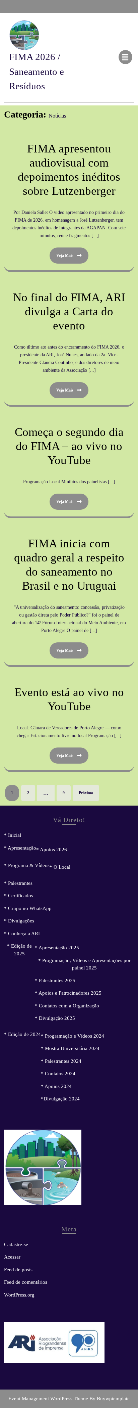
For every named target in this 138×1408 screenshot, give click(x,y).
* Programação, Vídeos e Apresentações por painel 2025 (84, 964)
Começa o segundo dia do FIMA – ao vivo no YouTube (69, 446)
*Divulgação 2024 (60, 1098)
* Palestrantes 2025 (55, 980)
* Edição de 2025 (19, 949)
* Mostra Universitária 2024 (70, 1048)
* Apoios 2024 (56, 1086)
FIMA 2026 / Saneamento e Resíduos (36, 71)
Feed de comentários (25, 1282)
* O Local (60, 867)
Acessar (12, 1257)
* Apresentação (20, 848)
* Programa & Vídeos (27, 865)
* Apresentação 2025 (57, 947)
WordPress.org (19, 1295)
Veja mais (61, 252)
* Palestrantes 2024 (61, 1061)
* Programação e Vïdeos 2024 (72, 1036)
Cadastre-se (16, 1244)
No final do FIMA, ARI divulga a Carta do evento (69, 311)
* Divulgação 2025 (55, 1018)
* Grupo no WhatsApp (28, 908)
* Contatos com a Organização (67, 1005)
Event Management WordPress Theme (48, 1398)
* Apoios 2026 (51, 849)
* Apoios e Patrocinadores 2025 (68, 993)
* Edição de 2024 (22, 1034)
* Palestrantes (18, 883)
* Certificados (18, 895)
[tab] (126, 57)
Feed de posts (18, 1269)
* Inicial (12, 835)
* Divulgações (19, 920)
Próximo (86, 792)
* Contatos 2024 (58, 1073)
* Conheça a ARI (22, 933)
